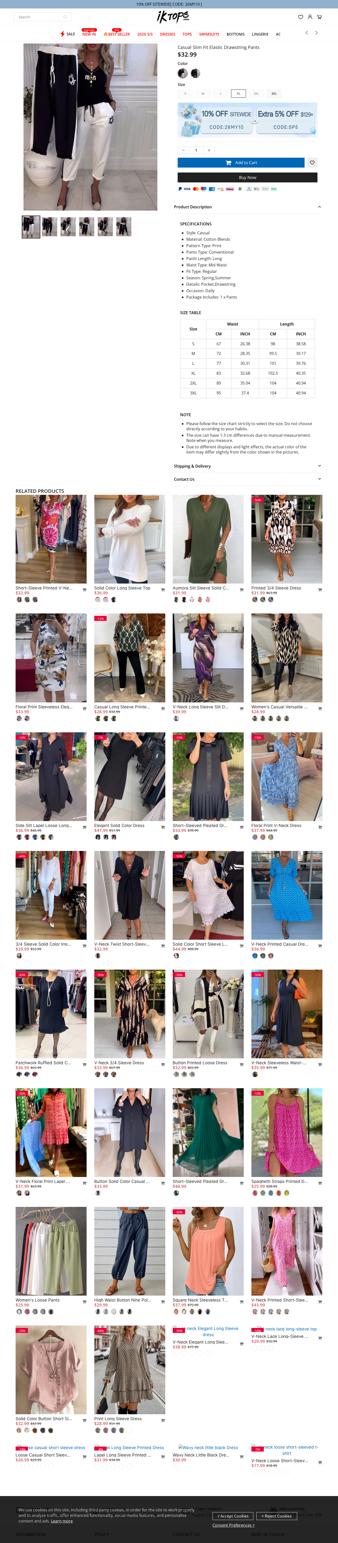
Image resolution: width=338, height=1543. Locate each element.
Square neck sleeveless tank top (201, 1300)
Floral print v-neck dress (276, 825)
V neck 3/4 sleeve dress (119, 1063)
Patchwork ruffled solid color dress (44, 1063)
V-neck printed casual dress (279, 944)
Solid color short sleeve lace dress (201, 944)
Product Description (193, 207)
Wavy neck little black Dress (201, 1455)
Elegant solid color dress (119, 825)
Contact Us (184, 479)
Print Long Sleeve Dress (118, 1419)
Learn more (62, 1521)
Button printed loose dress (200, 1063)
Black (195, 73)
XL (239, 93)
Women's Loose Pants (38, 1300)
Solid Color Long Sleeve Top (122, 588)
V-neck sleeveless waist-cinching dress (279, 1063)
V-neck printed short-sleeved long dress (279, 1300)
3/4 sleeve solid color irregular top (44, 944)
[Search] (65, 16)
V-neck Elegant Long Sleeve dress (201, 1419)
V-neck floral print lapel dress (44, 1181)
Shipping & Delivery (192, 466)
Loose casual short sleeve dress (44, 1455)
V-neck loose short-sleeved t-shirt (279, 1461)
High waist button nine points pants (122, 1300)
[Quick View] (82, 589)
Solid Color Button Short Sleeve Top (44, 1419)
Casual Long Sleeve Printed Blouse (122, 707)
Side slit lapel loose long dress (44, 825)
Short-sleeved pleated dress (201, 825)
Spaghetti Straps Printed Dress (279, 1181)
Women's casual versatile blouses (279, 707)
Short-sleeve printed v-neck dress (44, 588)
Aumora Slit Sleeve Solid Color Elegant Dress (201, 588)
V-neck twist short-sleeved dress (122, 944)
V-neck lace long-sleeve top (279, 1419)
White (183, 73)
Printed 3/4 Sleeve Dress (276, 588)
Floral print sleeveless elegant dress (44, 707)
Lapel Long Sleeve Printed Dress (122, 1455)
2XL (256, 93)
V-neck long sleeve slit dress (201, 707)
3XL (274, 93)
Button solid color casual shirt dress (122, 1181)
